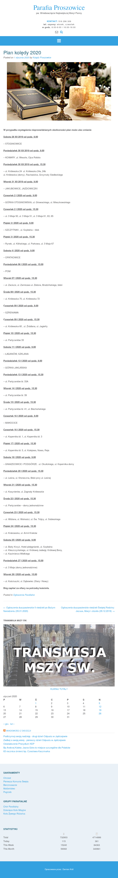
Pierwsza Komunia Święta (15, 781)
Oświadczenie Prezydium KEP (18, 743)
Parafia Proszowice (59, 7)
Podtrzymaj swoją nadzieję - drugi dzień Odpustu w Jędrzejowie (35, 736)
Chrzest (7, 777)
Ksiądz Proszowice (42, 57)
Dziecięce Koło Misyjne (14, 810)
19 (100, 710)
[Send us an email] (56, 32)
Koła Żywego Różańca (14, 813)
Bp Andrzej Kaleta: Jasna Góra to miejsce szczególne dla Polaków (36, 747)
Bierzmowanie (10, 784)
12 (100, 706)
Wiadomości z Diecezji (18, 730)
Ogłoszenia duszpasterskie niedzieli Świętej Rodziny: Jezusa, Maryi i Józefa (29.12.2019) (88, 609)
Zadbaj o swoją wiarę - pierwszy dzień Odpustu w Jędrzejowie (34, 740)
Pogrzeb (7, 791)
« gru (5, 723)
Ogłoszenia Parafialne (24, 594)
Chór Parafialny (10, 806)
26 (100, 713)
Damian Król (68, 869)
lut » (12, 723)
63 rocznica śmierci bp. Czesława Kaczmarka (26, 751)
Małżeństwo (9, 788)
